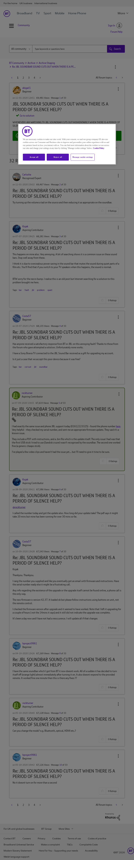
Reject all (58, 157)
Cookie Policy (98, 148)
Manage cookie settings (82, 157)
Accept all (34, 157)
